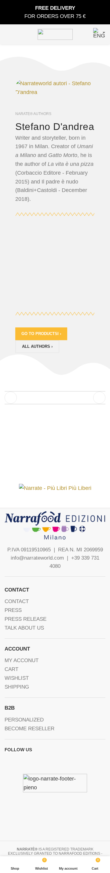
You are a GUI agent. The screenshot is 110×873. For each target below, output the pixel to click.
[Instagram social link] (25, 762)
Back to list (55, 398)
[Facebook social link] (7, 762)
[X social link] (16, 762)
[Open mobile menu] (7, 34)
